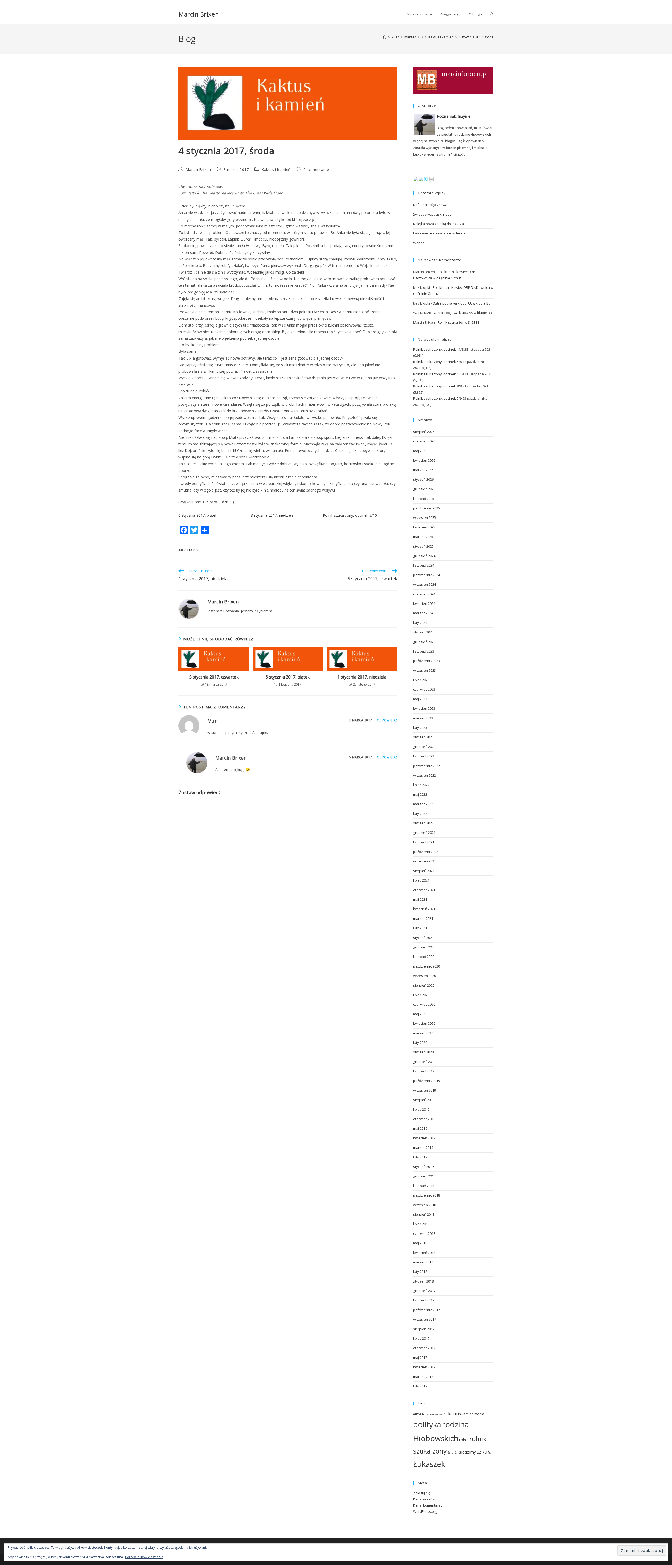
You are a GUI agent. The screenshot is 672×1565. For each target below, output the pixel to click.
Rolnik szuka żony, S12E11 (458, 322)
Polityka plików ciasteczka (144, 1557)
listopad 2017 (423, 1300)
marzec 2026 (423, 469)
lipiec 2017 (421, 1338)
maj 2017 (420, 1357)
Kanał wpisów (424, 1499)
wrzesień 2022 (424, 775)
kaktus (192, 550)
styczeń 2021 (423, 937)
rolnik (464, 1439)
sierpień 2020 (423, 985)
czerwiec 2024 (424, 594)
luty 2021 (420, 928)
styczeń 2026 (423, 479)
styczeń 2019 (423, 1166)
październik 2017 (426, 1309)
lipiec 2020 (421, 994)
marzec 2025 (423, 536)
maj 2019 (420, 1128)
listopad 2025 (423, 498)
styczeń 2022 (423, 823)
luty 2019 (420, 1157)
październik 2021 (426, 851)
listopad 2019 (423, 1071)
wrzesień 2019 (424, 1090)
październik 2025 (426, 508)
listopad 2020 (423, 956)
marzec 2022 (423, 804)
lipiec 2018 (421, 1223)
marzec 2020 (423, 1033)
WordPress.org (425, 1511)
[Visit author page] (189, 608)
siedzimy (467, 1452)
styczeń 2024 (423, 632)
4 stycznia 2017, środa (476, 37)
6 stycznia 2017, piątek (197, 515)
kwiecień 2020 (424, 1023)
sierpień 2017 (423, 1329)
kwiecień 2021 (424, 908)
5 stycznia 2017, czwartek (214, 677)
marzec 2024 (423, 613)
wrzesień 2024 (424, 584)
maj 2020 (420, 1014)
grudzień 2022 (424, 746)
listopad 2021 (423, 842)
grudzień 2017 (424, 1290)
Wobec (418, 243)
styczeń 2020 (423, 1052)
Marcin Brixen (198, 14)
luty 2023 (420, 727)
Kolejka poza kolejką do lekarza (438, 223)
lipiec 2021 (421, 880)
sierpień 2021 (423, 870)
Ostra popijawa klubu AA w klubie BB (462, 303)
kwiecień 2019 (424, 1138)
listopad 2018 (423, 1185)
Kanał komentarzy (427, 1505)
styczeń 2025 (423, 546)
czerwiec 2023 (424, 689)
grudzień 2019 (424, 1061)
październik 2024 (426, 575)
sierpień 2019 (423, 1099)
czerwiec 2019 (424, 1119)
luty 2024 (420, 622)
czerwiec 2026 (424, 441)
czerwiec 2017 (424, 1347)
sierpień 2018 (423, 1214)
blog (425, 1414)
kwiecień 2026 (424, 460)
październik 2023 (426, 660)
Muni (213, 721)
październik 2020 (426, 966)
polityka (427, 1424)
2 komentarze (316, 169)
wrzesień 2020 (424, 975)
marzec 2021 (423, 918)
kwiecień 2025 (424, 527)
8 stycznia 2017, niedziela (272, 515)
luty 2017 (420, 1386)
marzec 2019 (423, 1147)
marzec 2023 (423, 718)
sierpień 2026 (423, 431)
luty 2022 (420, 813)
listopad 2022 (423, 756)
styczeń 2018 (423, 1281)
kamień (468, 1414)
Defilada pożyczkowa (430, 204)
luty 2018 (420, 1271)
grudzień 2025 (424, 489)
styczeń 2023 (423, 737)
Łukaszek (429, 1464)
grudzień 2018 (424, 1176)
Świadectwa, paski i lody (432, 214)
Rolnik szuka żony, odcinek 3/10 (350, 515)
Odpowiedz (387, 720)
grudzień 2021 (424, 832)
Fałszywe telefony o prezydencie (439, 233)
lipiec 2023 (421, 679)
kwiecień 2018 (424, 1252)
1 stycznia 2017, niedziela (361, 677)
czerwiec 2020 (424, 1004)
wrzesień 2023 (424, 670)
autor (417, 1414)
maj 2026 (420, 450)
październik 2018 (426, 1195)
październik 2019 (426, 1080)
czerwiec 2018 (424, 1233)
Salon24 (453, 1452)
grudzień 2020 (424, 947)
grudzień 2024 (424, 555)
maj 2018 (420, 1243)
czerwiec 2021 (424, 890)
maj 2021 (420, 899)
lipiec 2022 (421, 784)
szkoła (484, 1451)
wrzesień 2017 (424, 1319)
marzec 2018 (423, 1262)
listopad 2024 (423, 565)
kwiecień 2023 (424, 708)
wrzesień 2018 (424, 1205)
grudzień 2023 (424, 641)
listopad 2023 (423, 651)
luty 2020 (420, 1042)
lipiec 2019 (421, 1109)
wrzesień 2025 (424, 517)
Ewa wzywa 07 (438, 1414)
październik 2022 (426, 765)
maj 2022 (420, 794)
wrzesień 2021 (424, 861)
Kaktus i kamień (276, 169)
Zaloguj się (421, 1493)
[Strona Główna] (384, 37)
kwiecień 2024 (424, 603)
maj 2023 (420, 699)
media (479, 1414)
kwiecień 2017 (424, 1367)
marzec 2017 (423, 1376)
